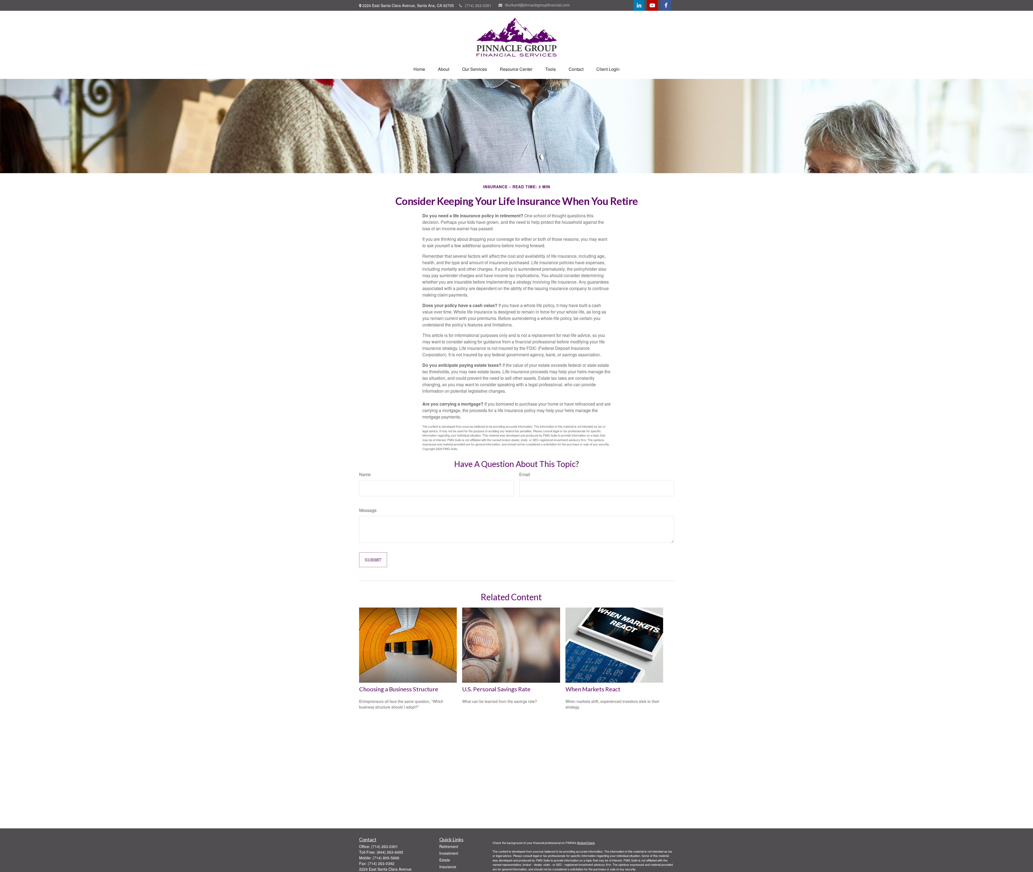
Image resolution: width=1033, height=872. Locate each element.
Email (524, 474)
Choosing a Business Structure (398, 689)
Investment (448, 853)
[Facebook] (665, 5)
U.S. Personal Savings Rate (496, 689)
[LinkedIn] (639, 5)
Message (368, 510)
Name (365, 474)
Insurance (447, 866)
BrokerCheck (586, 842)
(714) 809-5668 (386, 857)
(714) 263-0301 (478, 5)
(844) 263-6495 (390, 852)
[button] (419, 69)
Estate (444, 860)
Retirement (448, 846)
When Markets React (592, 689)
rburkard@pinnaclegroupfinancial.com (537, 5)
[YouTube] (652, 5)
